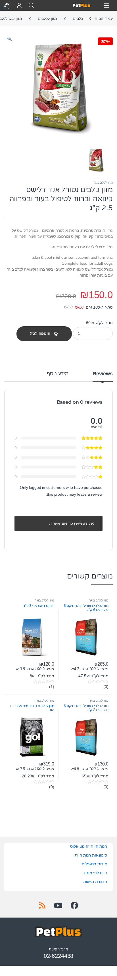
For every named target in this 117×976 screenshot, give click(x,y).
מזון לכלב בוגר (103, 182)
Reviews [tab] (103, 373)
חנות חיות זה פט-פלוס (88, 846)
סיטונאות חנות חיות (91, 855)
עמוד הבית (104, 18)
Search (31, 5)
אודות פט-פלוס (94, 864)
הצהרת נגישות (95, 881)
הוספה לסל (40, 333)
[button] (9, 39)
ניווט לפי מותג (95, 872)
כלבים (78, 18)
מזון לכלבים (47, 18)
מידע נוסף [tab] (57, 373)
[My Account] (19, 5)
